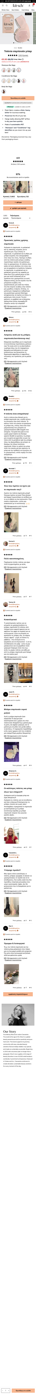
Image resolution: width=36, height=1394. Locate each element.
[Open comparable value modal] (23, 59)
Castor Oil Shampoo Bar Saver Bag (4, 70)
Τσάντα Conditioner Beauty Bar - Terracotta (24, 81)
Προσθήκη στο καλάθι (23, 1391)
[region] (18, 1)
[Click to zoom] (28, 40)
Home (15, 47)
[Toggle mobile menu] (3, 5)
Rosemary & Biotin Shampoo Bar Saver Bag (14, 70)
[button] (2, 14)
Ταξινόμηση (14, 216)
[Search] (6, 5)
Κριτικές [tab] (9, 197)
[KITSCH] (18, 5)
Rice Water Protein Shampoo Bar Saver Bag (9, 70)
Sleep (33, 10)
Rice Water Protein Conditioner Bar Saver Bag (9, 81)
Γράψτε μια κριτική (22, 208)
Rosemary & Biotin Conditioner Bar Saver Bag (14, 81)
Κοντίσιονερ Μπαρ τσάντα (19, 81)
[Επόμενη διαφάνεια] (31, 187)
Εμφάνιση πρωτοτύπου (13, 308)
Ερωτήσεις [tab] (23, 197)
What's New (5, 10)
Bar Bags (20, 47)
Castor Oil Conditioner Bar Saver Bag (4, 81)
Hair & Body (25, 10)
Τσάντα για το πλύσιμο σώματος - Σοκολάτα (4, 91)
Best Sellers (15, 10)
